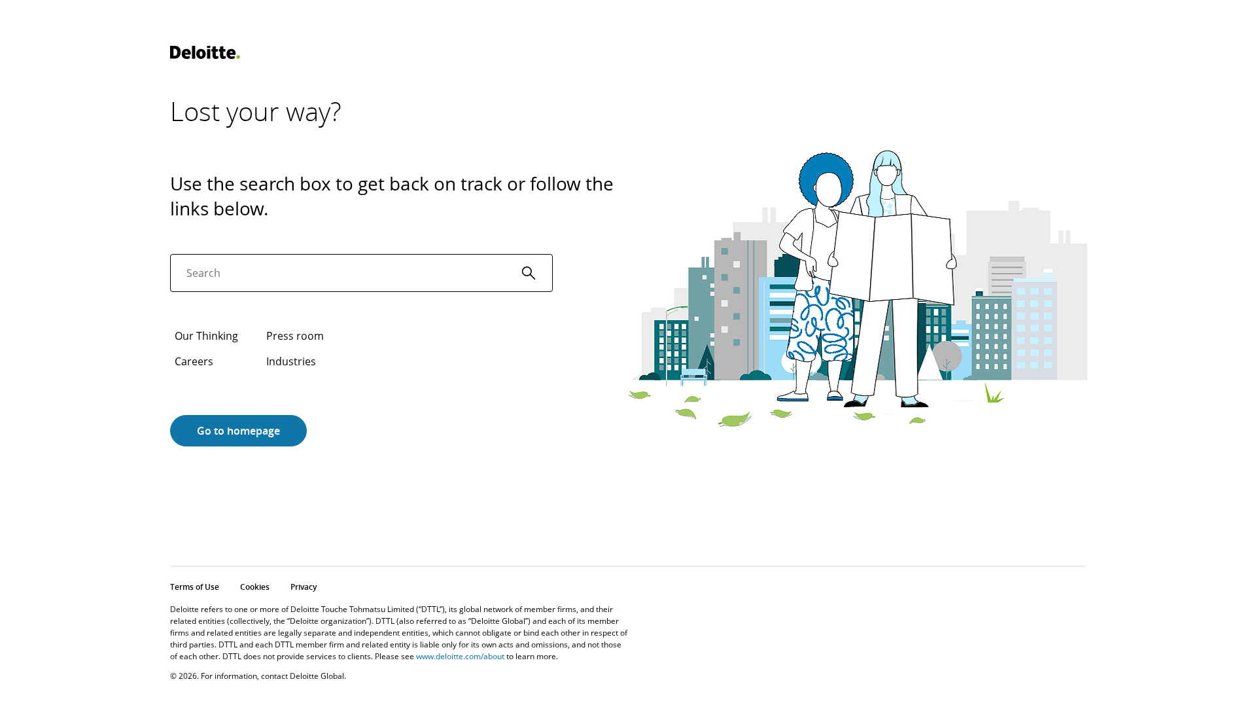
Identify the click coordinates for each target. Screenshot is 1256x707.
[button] (528, 273)
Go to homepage (238, 431)
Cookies (255, 586)
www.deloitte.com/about (460, 656)
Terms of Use (194, 586)
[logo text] (205, 52)
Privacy (303, 586)
